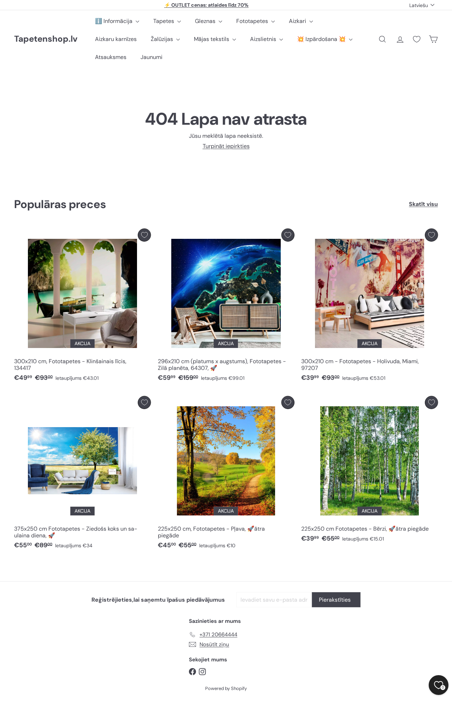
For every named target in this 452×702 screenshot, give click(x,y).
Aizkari (298, 21)
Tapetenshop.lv (45, 39)
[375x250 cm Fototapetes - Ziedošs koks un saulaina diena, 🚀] (82, 474)
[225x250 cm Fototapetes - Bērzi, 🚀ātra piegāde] (369, 471)
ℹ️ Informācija (114, 21)
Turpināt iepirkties (226, 146)
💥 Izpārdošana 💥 (322, 39)
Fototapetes (252, 21)
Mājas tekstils (212, 39)
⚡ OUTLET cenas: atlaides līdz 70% (206, 5)
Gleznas (206, 21)
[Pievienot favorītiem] (144, 235)
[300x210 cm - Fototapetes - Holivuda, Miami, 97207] (369, 307)
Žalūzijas (162, 39)
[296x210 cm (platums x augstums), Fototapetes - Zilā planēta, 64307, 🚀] (226, 307)
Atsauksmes (110, 57)
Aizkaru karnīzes (116, 39)
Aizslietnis (264, 39)
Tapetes (164, 21)
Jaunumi (151, 57)
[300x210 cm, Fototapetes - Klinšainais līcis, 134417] (82, 307)
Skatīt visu (423, 204)
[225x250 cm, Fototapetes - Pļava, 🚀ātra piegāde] (226, 474)
